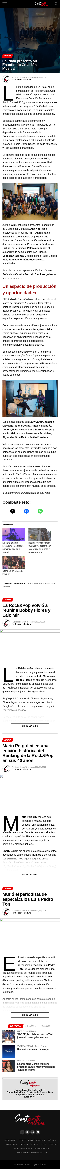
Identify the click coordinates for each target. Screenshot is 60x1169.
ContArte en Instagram (29, 1152)
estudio (33, 584)
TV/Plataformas (23, 1148)
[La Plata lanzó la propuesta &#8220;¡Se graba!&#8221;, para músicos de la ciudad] (13, 534)
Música (52, 1140)
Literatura (10, 1140)
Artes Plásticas (29, 1144)
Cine (44, 1144)
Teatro (53, 1144)
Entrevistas (42, 1148)
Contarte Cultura (23, 80)
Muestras (11, 1144)
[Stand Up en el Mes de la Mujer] (13, 562)
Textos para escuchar (32, 1140)
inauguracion (47, 584)
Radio (7, 587)
